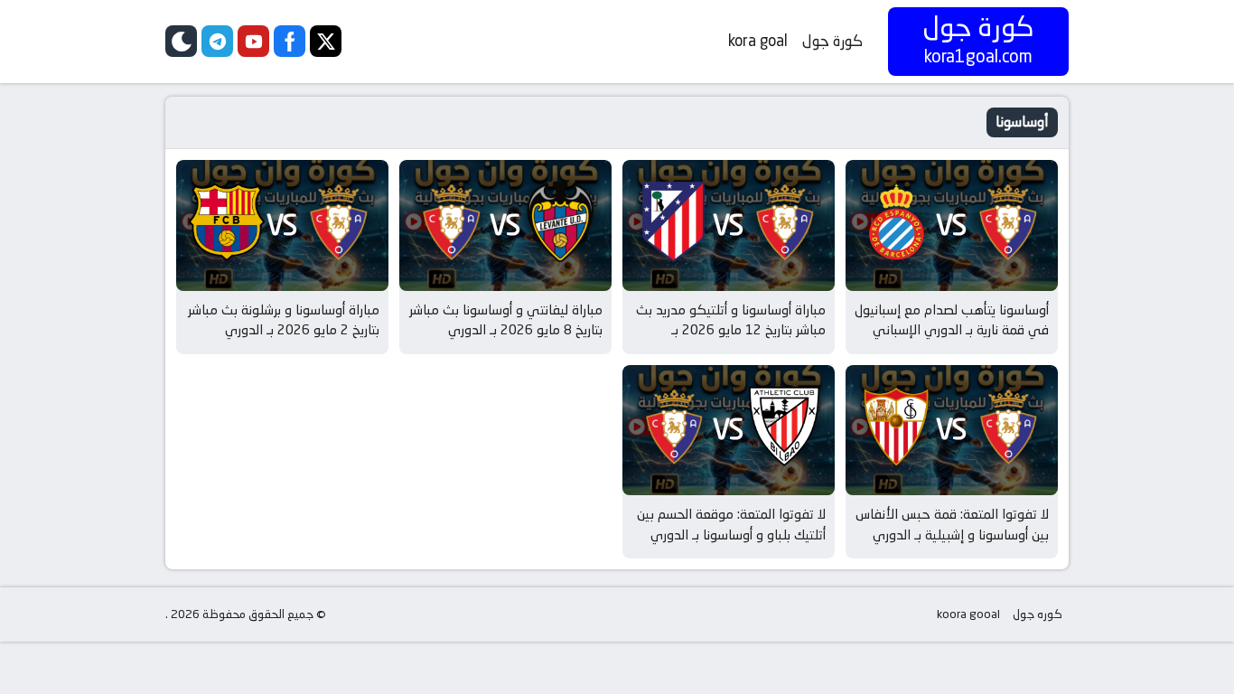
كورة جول (832, 40)
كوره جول (1037, 614)
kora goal (758, 40)
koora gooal (968, 614)
